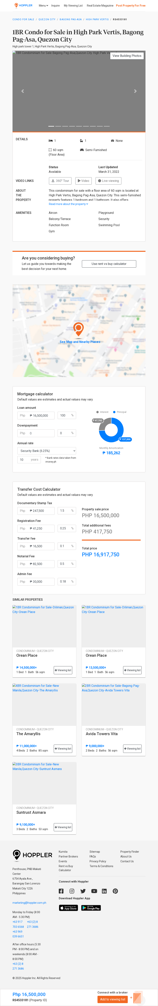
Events (63, 861)
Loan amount (26, 408)
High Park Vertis (97, 19)
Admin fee (24, 574)
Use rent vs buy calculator (109, 264)
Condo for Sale (23, 19)
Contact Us (127, 861)
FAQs (93, 856)
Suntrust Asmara (31, 812)
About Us (126, 856)
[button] (23, 91)
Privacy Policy (98, 861)
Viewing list (64, 670)
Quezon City (47, 19)
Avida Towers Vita (102, 733)
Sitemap (95, 851)
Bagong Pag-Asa (71, 19)
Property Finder (129, 851)
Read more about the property (67, 204)
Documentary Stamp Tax (34, 503)
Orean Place (26, 655)
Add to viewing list (112, 999)
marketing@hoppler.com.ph (29, 902)
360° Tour (62, 181)
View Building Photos (127, 56)
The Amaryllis (28, 733)
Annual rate (25, 443)
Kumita (63, 851)
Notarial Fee (25, 556)
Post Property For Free (130, 5)
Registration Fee (29, 521)
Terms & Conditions (101, 866)
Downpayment (27, 425)
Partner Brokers (68, 856)
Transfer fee (26, 538)
